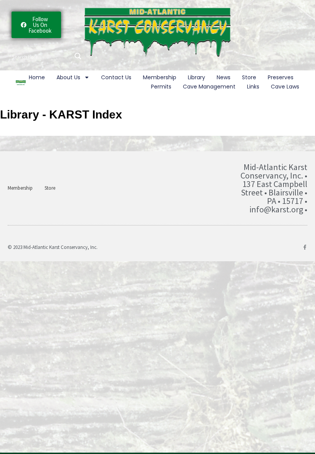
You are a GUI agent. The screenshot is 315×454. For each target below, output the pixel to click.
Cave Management (209, 86)
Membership (159, 77)
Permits (161, 86)
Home (37, 77)
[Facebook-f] (304, 247)
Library (196, 77)
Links (253, 86)
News (223, 77)
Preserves (280, 77)
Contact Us (116, 77)
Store (249, 77)
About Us (68, 77)
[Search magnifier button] (78, 56)
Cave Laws (285, 86)
